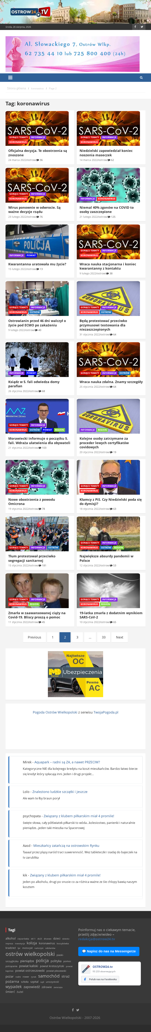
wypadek (14, 986)
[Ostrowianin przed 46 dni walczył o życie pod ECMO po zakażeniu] (37, 298)
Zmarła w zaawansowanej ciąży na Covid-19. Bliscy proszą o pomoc (37, 615)
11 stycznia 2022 (18, 622)
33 (104, 637)
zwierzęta (58, 987)
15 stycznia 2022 (18, 565)
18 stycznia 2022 (90, 508)
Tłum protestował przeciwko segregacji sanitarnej (31, 558)
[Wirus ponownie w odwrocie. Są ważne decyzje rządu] (37, 185)
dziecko (65, 938)
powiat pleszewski (56, 970)
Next (119, 637)
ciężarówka (23, 938)
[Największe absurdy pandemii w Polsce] (108, 534)
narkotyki (38, 948)
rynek (33, 977)
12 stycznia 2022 (90, 565)
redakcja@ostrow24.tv (96, 939)
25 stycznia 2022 (90, 386)
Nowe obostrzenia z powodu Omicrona (31, 501)
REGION (59, 429)
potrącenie (11, 966)
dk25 (39, 938)
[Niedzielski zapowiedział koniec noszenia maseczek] (108, 128)
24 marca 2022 (17, 160)
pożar (10, 976)
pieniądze (27, 961)
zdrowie (47, 987)
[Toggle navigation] (10, 77)
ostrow (31, 160)
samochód (49, 976)
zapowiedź (32, 987)
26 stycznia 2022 (18, 391)
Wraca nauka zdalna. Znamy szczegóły (111, 382)
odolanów (50, 948)
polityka (56, 961)
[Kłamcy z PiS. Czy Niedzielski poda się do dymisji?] (108, 477)
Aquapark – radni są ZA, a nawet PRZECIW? (67, 762)
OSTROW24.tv (103, 967)
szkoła (25, 981)
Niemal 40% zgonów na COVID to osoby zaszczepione (107, 209)
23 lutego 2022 (17, 216)
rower (26, 976)
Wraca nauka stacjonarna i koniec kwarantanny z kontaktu (108, 266)
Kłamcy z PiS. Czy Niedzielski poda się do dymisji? (111, 501)
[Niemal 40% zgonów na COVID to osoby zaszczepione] (108, 185)
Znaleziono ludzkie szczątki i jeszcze (59, 791)
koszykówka (63, 943)
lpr (19, 948)
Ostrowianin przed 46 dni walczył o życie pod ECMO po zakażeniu (37, 323)
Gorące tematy (18, 137)
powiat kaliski (28, 966)
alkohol (11, 938)
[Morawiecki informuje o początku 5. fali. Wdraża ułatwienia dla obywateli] (37, 416)
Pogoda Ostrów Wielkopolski (55, 712)
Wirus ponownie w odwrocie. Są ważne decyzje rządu (34, 209)
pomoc (67, 961)
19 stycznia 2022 (18, 508)
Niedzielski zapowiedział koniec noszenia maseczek (106, 152)
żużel (20, 992)
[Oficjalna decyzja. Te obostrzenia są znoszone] (37, 128)
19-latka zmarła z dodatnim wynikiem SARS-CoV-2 (111, 615)
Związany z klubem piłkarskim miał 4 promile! (79, 816)
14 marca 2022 (89, 160)
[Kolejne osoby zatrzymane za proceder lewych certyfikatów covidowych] (108, 416)
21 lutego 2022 (89, 216)
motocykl (27, 948)
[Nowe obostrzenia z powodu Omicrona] (37, 477)
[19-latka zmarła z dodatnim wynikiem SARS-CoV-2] (108, 590)
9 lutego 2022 (88, 273)
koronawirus (47, 943)
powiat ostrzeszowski (30, 971)
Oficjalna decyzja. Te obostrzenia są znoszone (37, 152)
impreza (9, 943)
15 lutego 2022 (17, 269)
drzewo (47, 938)
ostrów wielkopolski (30, 954)
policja (42, 960)
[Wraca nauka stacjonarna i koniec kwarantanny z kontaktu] (108, 242)
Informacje (38, 137)
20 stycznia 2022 (90, 452)
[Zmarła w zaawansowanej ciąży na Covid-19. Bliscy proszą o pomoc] (37, 590)
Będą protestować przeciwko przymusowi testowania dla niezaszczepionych (103, 325)
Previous (34, 637)
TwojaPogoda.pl (106, 712)
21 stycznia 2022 (18, 447)
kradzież (11, 948)
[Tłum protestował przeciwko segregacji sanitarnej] (37, 534)
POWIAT (31, 255)
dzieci (56, 938)
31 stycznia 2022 (90, 334)
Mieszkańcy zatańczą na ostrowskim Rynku (66, 845)
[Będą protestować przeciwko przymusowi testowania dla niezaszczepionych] (108, 298)
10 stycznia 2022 (90, 622)
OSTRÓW (35, 312)
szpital (34, 982)
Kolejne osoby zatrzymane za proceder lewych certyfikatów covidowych (104, 442)
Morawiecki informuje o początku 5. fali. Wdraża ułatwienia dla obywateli (39, 440)
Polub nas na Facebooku (103, 979)
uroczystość (52, 981)
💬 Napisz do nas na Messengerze (109, 951)
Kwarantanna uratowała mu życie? (37, 264)
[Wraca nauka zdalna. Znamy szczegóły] (108, 359)
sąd (42, 981)
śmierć (10, 992)
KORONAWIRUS (18, 142)
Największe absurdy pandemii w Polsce (106, 558)
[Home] (16, 88)
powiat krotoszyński (52, 966)
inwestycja (20, 943)
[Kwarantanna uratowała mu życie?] (37, 242)
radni (18, 976)
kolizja (32, 943)
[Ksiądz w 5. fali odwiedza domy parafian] (37, 359)
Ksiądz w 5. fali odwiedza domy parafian (33, 384)
